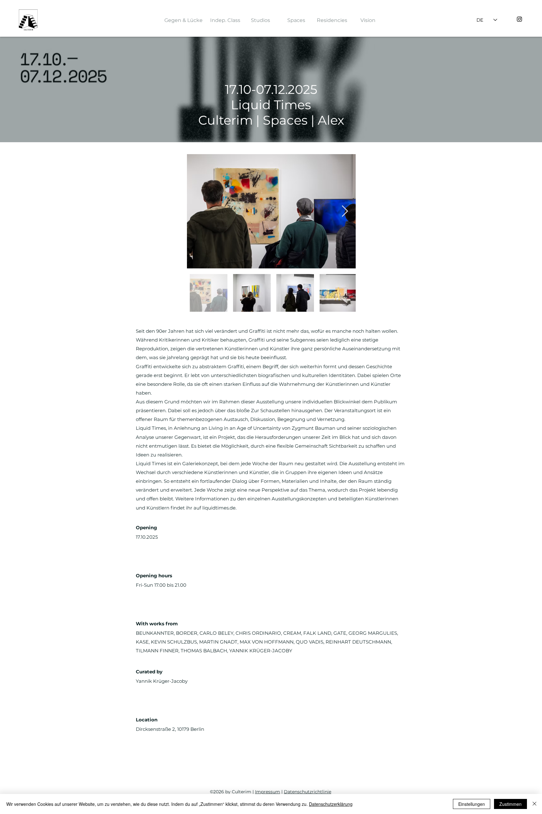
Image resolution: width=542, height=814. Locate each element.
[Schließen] (534, 804)
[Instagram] (519, 19)
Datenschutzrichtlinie (307, 792)
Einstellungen (471, 804)
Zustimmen (510, 804)
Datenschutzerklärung (331, 804)
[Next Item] (344, 211)
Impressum (267, 792)
